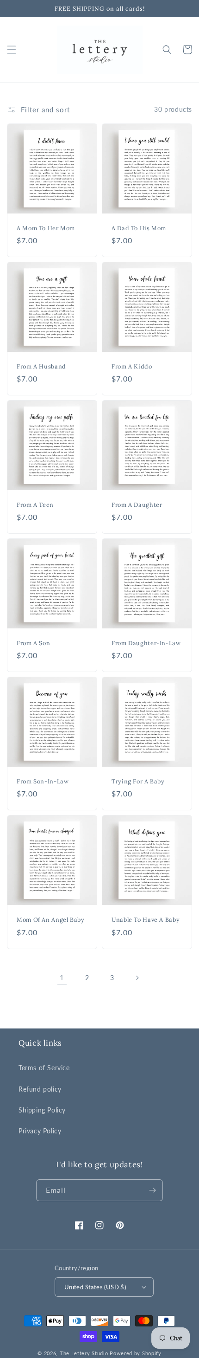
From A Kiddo (132, 366)
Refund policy (40, 1089)
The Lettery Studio (84, 1353)
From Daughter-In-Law (146, 643)
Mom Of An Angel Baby (51, 919)
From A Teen (35, 504)
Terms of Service (44, 1068)
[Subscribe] (152, 1190)
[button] (11, 49)
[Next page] (137, 978)
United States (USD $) (95, 1287)
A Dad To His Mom (139, 228)
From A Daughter (137, 504)
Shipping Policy (42, 1110)
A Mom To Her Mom (46, 228)
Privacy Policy (40, 1131)
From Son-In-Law (42, 781)
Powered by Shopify (136, 1353)
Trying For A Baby (138, 781)
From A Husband (41, 366)
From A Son (33, 643)
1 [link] (62, 977)
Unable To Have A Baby (146, 919)
